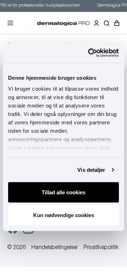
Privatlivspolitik (101, 248)
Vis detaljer (91, 170)
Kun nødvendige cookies (63, 215)
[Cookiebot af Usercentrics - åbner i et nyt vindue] (89, 53)
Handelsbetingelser (54, 248)
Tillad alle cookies (63, 192)
